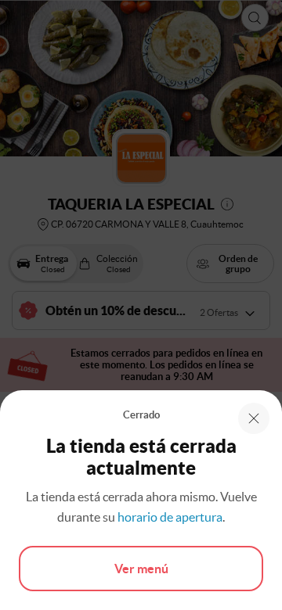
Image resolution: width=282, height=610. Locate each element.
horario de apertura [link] (170, 517)
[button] (253, 418)
